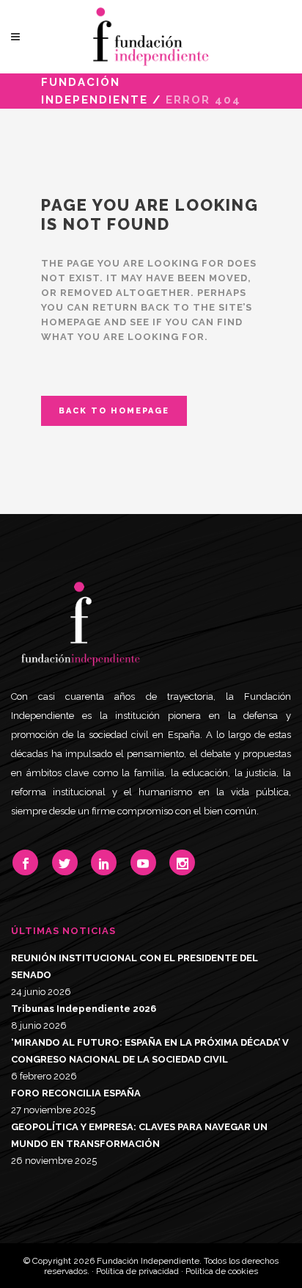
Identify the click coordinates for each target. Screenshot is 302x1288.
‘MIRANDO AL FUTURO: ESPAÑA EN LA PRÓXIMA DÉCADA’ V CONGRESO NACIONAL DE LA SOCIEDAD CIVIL (150, 1051)
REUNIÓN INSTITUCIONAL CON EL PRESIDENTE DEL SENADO (134, 966)
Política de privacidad (137, 1271)
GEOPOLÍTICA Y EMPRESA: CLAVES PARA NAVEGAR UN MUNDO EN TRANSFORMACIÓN (139, 1135)
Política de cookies (221, 1271)
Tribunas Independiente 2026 (83, 1008)
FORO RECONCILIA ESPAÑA (76, 1093)
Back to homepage (114, 411)
